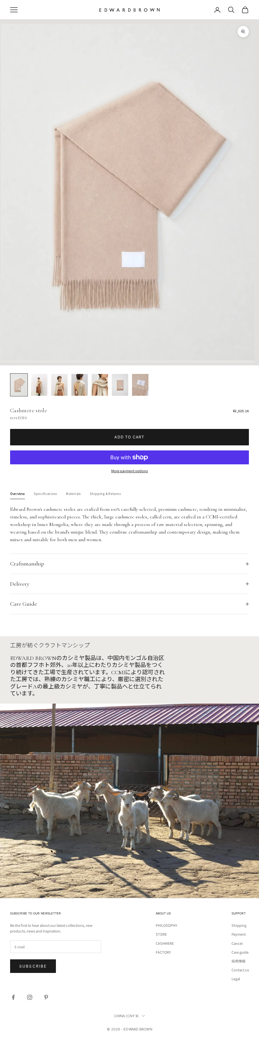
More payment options (129, 470)
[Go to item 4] (79, 384)
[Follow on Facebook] (13, 997)
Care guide (240, 952)
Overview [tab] (17, 493)
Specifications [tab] (45, 493)
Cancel (237, 943)
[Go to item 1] (19, 384)
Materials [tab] (73, 493)
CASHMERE (165, 943)
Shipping (239, 925)
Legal (236, 978)
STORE (161, 934)
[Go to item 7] (140, 384)
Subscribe (33, 966)
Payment (239, 934)
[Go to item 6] (120, 384)
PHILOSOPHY (166, 925)
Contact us (240, 969)
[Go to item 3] (59, 384)
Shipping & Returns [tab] (105, 493)
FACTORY (163, 952)
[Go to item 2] (39, 384)
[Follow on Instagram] (30, 997)
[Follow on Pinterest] (46, 997)
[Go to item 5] (100, 384)
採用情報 (238, 960)
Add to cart (129, 437)
